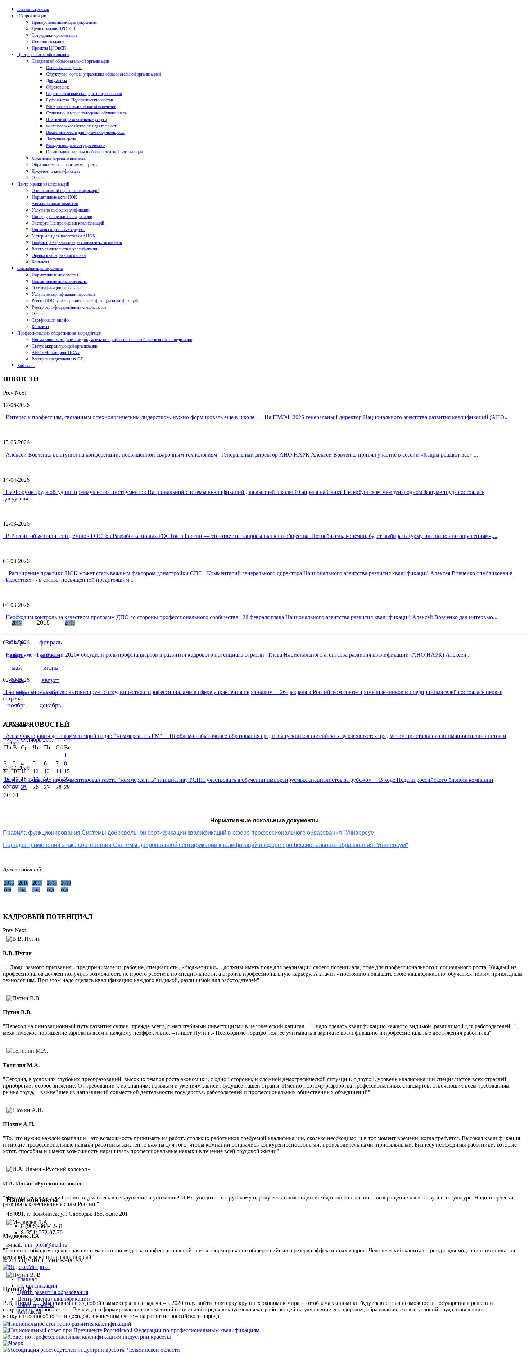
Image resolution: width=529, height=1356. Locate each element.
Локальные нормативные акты (59, 158)
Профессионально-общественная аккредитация (59, 333)
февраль (50, 642)
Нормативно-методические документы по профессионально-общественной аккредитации (112, 339)
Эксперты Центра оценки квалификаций (68, 223)
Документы (56, 80)
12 (36, 771)
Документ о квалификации (56, 171)
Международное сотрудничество (75, 145)
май (17, 667)
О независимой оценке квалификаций (65, 190)
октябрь (50, 692)
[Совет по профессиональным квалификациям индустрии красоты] (87, 1337)
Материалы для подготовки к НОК (63, 236)
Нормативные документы (55, 274)
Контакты (40, 261)
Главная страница (33, 9)
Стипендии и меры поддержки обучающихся (86, 112)
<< (8, 739)
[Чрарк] (13, 1343)
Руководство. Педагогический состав (79, 100)
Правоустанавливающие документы (64, 22)
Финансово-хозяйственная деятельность (82, 125)
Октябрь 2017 (37, 739)
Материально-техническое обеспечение (81, 106)
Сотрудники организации (54, 35)
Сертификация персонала (40, 268)
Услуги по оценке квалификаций (61, 210)
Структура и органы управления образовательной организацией (103, 74)
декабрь (50, 705)
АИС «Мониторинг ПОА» (56, 352)
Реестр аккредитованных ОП (58, 359)
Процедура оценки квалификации (62, 216)
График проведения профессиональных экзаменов (77, 242)
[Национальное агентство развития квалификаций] (67, 1324)
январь (16, 642)
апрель (50, 654)
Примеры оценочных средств (58, 229)
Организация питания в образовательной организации (94, 151)
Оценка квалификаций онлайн (59, 255)
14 (59, 771)
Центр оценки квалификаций (43, 184)
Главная (27, 1279)
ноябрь (16, 705)
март (16, 654)
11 (23, 771)
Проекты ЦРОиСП (49, 48)
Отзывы (39, 177)
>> (67, 739)
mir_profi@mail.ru (46, 1245)
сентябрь (16, 692)
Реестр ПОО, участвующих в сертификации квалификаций (85, 300)
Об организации (31, 15)
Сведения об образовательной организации (70, 61)
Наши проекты (35, 1305)
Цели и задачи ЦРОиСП (54, 28)
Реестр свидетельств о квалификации (65, 248)
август (50, 680)
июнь (50, 667)
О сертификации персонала (56, 287)
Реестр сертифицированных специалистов (69, 307)
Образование (57, 87)
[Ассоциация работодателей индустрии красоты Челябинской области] (91, 1350)
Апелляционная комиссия (55, 203)
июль (16, 680)
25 (24, 787)
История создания (48, 41)
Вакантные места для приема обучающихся (85, 132)
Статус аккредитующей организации (64, 346)
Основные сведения (64, 67)
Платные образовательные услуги (76, 119)
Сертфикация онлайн (50, 320)
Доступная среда (61, 138)
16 (7, 779)
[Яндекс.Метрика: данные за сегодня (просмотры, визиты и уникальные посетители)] (26, 1267)
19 (36, 779)
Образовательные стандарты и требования (84, 93)
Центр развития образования (43, 54)
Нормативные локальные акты (59, 281)
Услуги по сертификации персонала (63, 294)
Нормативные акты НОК (54, 197)
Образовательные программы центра (65, 164)
